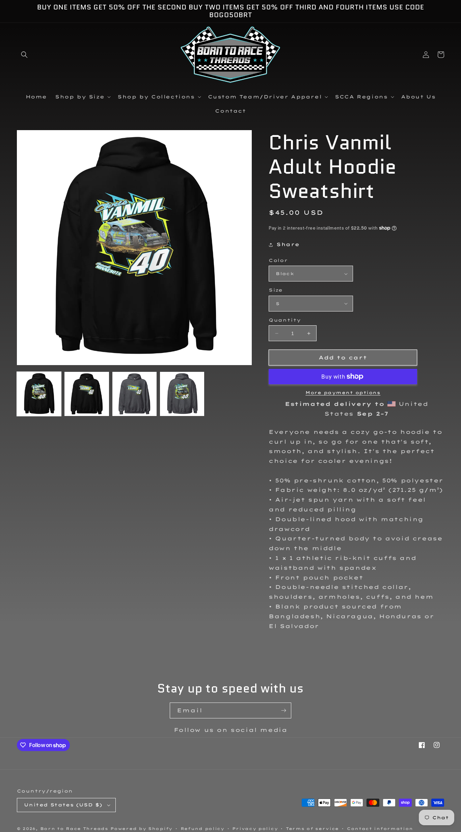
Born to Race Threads (74, 828)
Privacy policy (255, 828)
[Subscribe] (283, 710)
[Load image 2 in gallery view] (86, 394)
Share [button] (287, 244)
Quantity (285, 320)
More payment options (342, 392)
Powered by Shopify (141, 828)
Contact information (380, 828)
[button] (24, 54)
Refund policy (202, 828)
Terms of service (312, 828)
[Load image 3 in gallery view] (134, 394)
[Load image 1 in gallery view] (39, 394)
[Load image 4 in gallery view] (182, 394)
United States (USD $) (63, 804)
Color (278, 260)
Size (276, 290)
